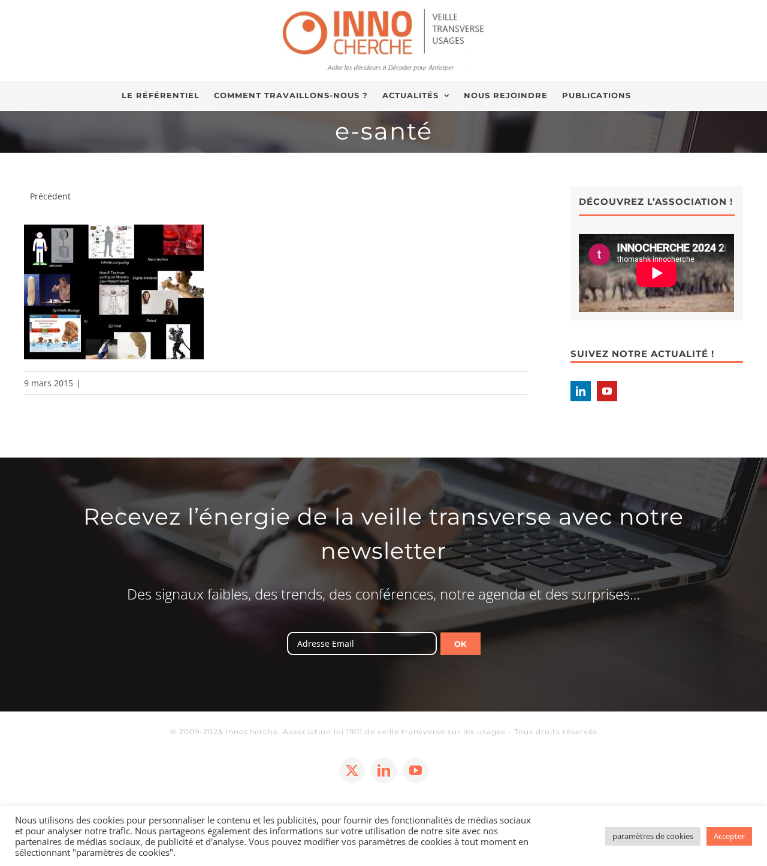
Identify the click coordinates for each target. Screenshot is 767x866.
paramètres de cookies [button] (652, 836)
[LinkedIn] (580, 391)
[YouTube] (607, 391)
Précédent (50, 196)
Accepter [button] (729, 836)
